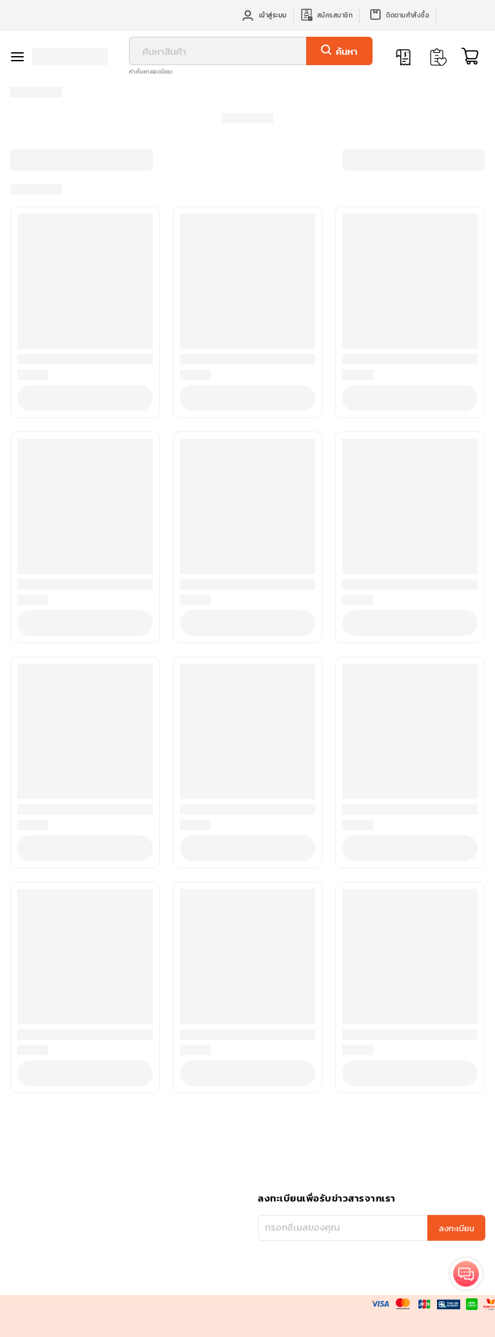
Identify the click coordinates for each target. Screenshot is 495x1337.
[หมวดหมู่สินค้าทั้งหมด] (21, 56)
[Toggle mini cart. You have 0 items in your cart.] (469, 56)
